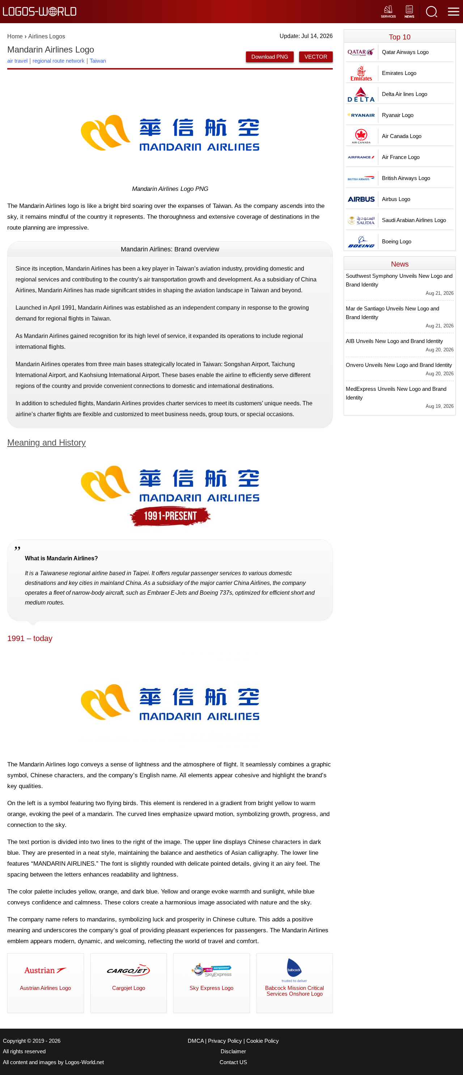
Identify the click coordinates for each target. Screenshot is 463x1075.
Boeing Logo (396, 241)
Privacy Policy (225, 1041)
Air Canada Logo (401, 136)
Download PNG (269, 57)
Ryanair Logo (397, 115)
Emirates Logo (399, 73)
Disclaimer (233, 1051)
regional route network (59, 61)
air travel (17, 61)
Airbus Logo (396, 199)
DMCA (196, 1041)
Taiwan (98, 61)
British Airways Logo (406, 178)
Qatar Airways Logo (405, 52)
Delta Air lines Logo (404, 94)
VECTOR (316, 57)
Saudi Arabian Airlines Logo (414, 220)
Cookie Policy (262, 1041)
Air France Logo (401, 157)
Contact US (233, 1062)
